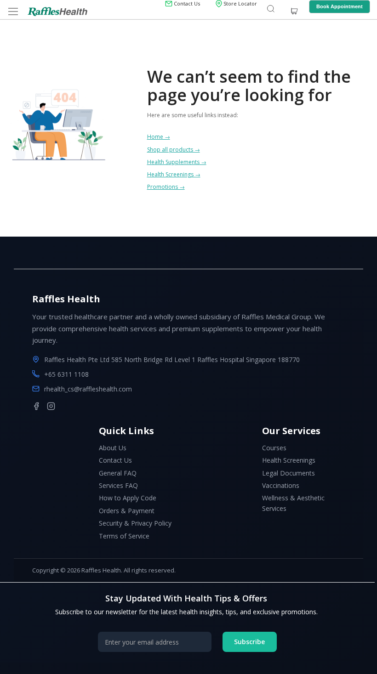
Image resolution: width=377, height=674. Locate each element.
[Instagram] (51, 406)
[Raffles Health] (57, 11)
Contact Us (115, 460)
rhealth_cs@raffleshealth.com (88, 389)
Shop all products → (173, 149)
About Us (112, 447)
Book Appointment (339, 6)
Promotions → (166, 187)
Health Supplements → (176, 162)
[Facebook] (36, 406)
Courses (274, 447)
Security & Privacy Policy (135, 523)
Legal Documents (288, 473)
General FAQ (118, 473)
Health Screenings (288, 460)
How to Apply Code (127, 497)
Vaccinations (280, 485)
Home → (158, 137)
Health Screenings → (173, 174)
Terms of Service (124, 536)
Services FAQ (118, 485)
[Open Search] (270, 9)
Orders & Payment (126, 510)
